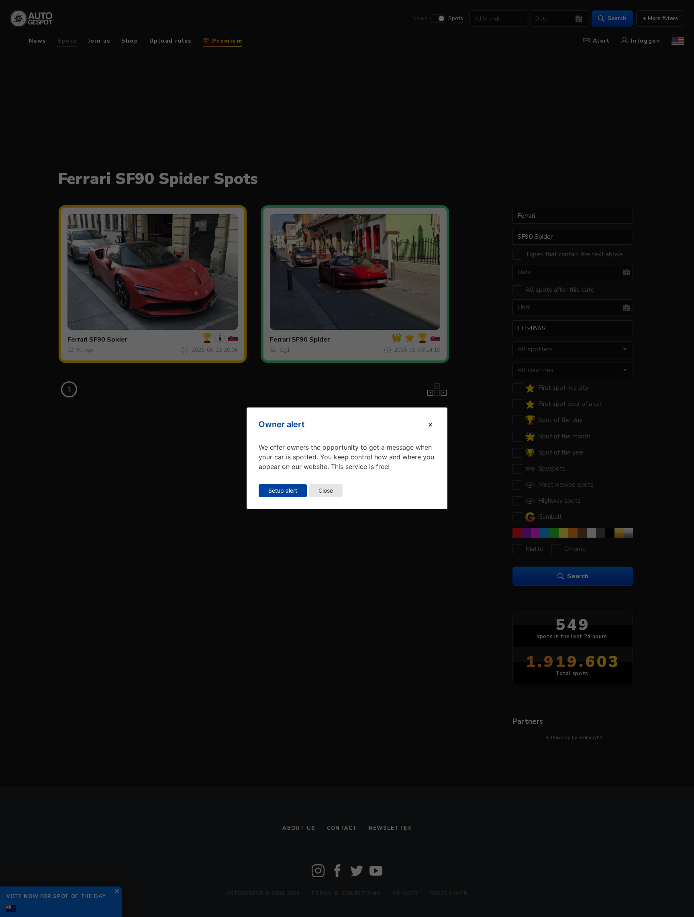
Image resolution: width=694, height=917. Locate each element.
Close (325, 490)
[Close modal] (430, 424)
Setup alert (282, 490)
